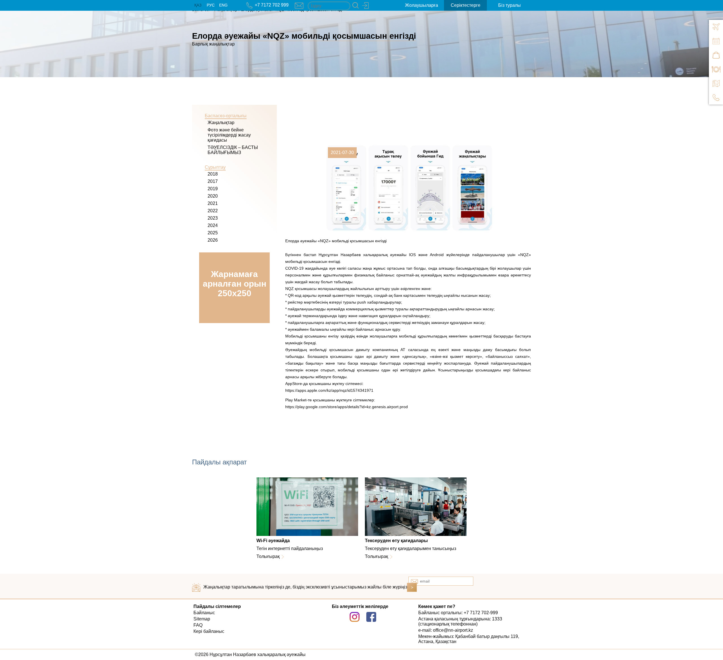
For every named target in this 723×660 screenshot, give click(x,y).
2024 (213, 225)
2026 (213, 240)
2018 (213, 174)
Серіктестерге (465, 5)
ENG (223, 5)
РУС (211, 5)
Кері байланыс (208, 631)
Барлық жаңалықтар (213, 44)
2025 (213, 232)
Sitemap (201, 618)
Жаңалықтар (221, 122)
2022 (213, 210)
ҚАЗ (197, 5)
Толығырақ (268, 556)
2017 (213, 181)
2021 (213, 203)
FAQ (197, 625)
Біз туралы (509, 5)
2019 (213, 188)
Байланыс (204, 612)
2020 (213, 196)
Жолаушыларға (421, 5)
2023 (213, 218)
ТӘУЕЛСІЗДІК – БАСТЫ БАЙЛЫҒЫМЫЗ (233, 150)
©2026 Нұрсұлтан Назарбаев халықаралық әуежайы (250, 654)
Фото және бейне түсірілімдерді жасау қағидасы (229, 134)
